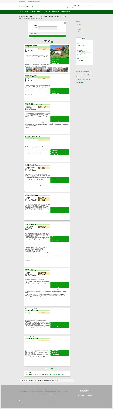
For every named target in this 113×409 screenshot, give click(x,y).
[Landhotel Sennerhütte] (59, 229)
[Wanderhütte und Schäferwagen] (59, 142)
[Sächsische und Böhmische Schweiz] (26, 6)
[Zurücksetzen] (65, 23)
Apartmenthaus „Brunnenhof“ (32, 336)
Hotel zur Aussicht (80, 45)
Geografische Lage (55, 63)
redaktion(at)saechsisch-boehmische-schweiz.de (82, 5)
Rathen (27, 374)
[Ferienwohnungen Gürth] (59, 315)
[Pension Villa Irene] (59, 275)
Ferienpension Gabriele (31, 45)
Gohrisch (30, 374)
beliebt (83, 38)
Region (26, 11)
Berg (51, 374)
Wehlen (34, 374)
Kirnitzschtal (79, 29)
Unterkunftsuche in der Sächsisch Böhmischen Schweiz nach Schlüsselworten (39, 380)
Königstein (55, 374)
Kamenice (62, 374)
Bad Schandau (79, 31)
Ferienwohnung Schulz (81, 53)
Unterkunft (47, 11)
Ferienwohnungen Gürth (31, 309)
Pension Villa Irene (29, 269)
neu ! (79, 38)
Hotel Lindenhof (29, 103)
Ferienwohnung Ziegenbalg (31, 75)
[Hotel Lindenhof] (59, 109)
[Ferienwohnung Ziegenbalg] (59, 81)
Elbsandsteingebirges (52, 394)
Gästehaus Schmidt (30, 194)
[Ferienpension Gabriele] (59, 51)
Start (21, 11)
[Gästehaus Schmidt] (59, 200)
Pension (38, 374)
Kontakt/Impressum (65, 11)
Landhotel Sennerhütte (30, 223)
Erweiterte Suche (34, 33)
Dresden (33, 11)
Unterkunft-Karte (81, 82)
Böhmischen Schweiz (57, 393)
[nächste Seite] (52, 42)
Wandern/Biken (55, 11)
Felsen (58, 374)
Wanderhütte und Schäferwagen (33, 136)
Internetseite (54, 61)
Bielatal (78, 26)
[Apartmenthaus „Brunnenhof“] (59, 343)
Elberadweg (47, 374)
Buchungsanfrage (55, 59)
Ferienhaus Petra (80, 60)
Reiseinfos (39, 11)
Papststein (42, 374)
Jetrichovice (79, 24)
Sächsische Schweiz (42, 393)
